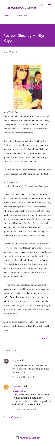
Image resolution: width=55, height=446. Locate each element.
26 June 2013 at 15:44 (23, 377)
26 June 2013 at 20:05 (24, 409)
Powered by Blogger (29, 437)
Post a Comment (13, 417)
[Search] (42, 5)
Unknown (17, 386)
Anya (15, 360)
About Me (22, 15)
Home (7, 15)
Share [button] (45, 338)
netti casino (19, 391)
